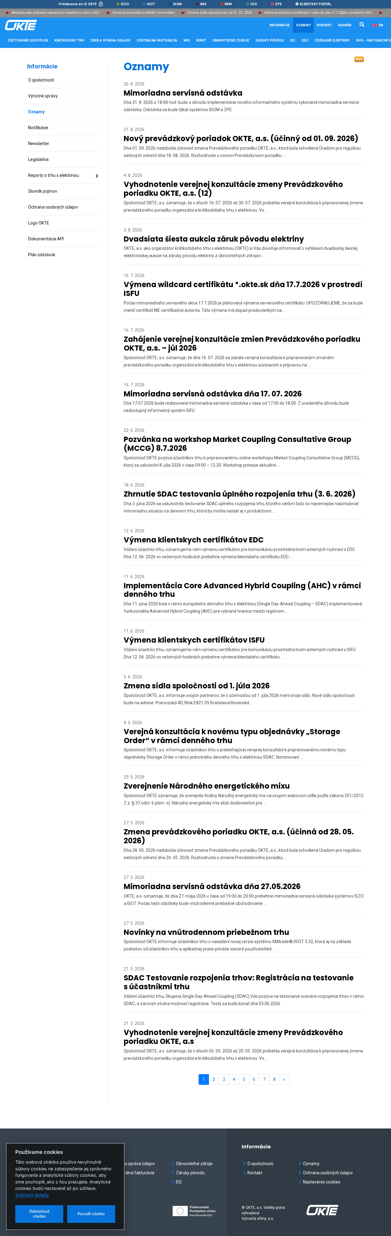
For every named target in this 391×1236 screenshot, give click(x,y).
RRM (228, 4)
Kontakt (324, 25)
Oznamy (303, 25)
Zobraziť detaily (32, 1195)
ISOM (177, 4)
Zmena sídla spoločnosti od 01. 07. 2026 (219, 13)
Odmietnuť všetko (39, 1214)
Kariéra (345, 25)
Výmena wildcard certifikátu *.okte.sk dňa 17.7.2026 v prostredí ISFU (318, 13)
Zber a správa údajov (135, 1163)
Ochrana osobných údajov (328, 1172)
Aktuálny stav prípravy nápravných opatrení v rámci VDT (56, 13)
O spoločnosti (260, 1163)
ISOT (150, 4)
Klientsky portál (315, 4)
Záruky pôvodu (190, 1172)
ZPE (278, 4)
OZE (253, 4)
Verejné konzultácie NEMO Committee (143, 13)
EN (381, 25)
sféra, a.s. (265, 1218)
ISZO (124, 4)
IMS (202, 4)
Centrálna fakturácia (134, 1172)
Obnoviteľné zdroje (194, 1163)
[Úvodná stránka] (35, 25)
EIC (292, 40)
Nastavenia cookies (321, 1181)
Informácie (42, 66)
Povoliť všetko (91, 1213)
